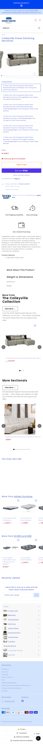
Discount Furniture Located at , (12, 688)
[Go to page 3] (23, 370)
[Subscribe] (36, 595)
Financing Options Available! (14, 159)
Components (7, 82)
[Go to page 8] (25, 449)
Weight (9, 286)
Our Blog (4, 691)
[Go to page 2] (21, 370)
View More (9, 309)
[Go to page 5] (20, 449)
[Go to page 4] (18, 449)
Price (4, 150)
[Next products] (39, 347)
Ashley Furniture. (23, 496)
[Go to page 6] (22, 449)
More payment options (21, 175)
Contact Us (5, 669)
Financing (5, 674)
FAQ (3, 680)
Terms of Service (7, 677)
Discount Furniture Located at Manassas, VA (16, 685)
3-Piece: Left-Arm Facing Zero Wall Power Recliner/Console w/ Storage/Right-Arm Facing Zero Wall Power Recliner (20, 97)
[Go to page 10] (29, 449)
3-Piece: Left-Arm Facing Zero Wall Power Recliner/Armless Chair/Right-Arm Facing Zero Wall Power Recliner (20, 88)
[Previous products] (3, 347)
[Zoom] (34, 73)
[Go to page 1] (19, 370)
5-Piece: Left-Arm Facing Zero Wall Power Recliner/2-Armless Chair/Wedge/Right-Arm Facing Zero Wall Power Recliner (19, 118)
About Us (5, 672)
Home (3, 34)
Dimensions (11, 282)
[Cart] (35, 20)
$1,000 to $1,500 (23, 536)
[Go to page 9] (27, 449)
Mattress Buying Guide (9, 683)
